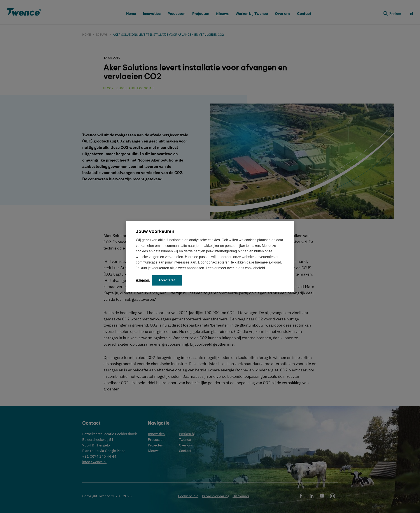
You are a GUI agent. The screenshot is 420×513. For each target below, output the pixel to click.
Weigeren (143, 280)
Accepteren (166, 280)
